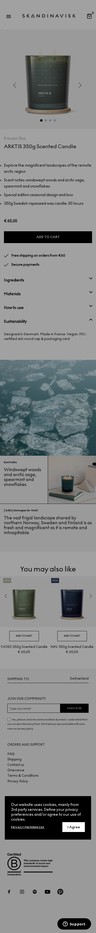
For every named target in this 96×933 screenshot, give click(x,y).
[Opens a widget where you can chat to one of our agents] (74, 924)
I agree (73, 827)
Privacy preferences (28, 827)
